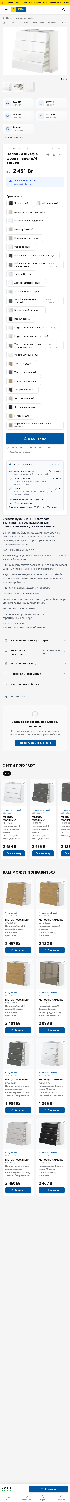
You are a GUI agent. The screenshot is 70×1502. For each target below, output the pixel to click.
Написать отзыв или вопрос (35, 742)
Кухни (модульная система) (45, 23)
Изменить (56, 464)
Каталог (14, 23)
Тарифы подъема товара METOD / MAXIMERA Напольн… (35, 507)
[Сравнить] (54, 155)
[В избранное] (61, 155)
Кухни (25, 23)
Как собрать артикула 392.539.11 (24, 503)
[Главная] (4, 22)
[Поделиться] (47, 155)
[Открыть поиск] (63, 9)
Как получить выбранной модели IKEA (27, 499)
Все (7, 773)
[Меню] (6, 9)
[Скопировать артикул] (25, 697)
